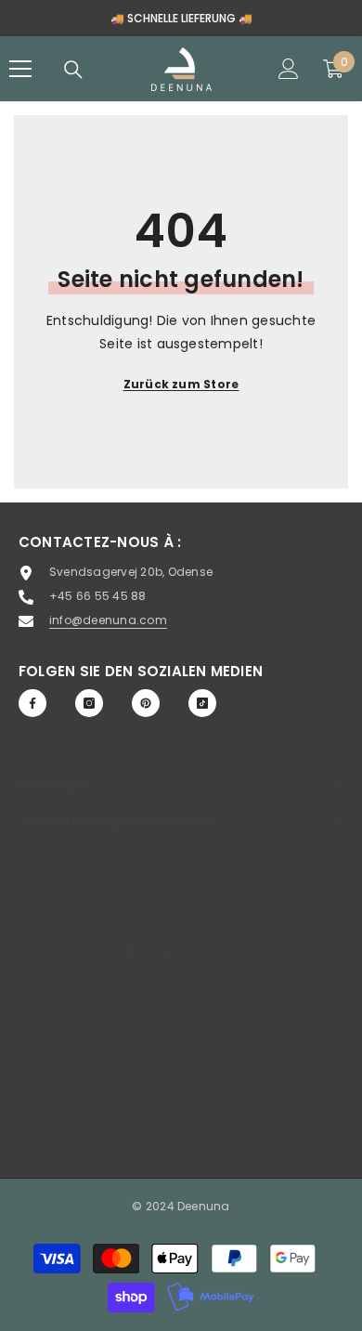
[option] (181, 18)
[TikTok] (202, 703)
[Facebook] (32, 703)
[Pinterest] (146, 703)
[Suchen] (73, 70)
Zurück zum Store (181, 384)
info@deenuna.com (108, 620)
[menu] (20, 69)
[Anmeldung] (288, 69)
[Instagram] (89, 703)
